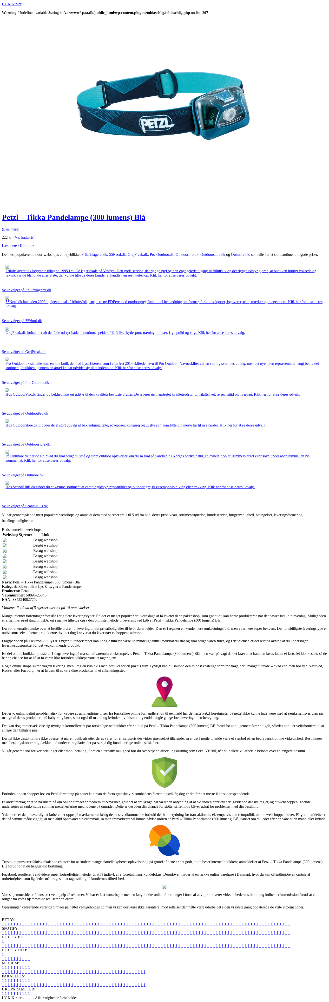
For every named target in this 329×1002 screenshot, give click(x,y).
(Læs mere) (10, 229)
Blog (28, 998)
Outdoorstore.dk (212, 254)
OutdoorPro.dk (187, 254)
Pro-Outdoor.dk (162, 254)
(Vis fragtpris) (23, 237)
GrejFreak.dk (138, 254)
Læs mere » (11, 246)
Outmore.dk (240, 254)
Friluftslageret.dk (94, 254)
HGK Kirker (11, 4)
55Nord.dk (117, 254)
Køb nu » (27, 246)
